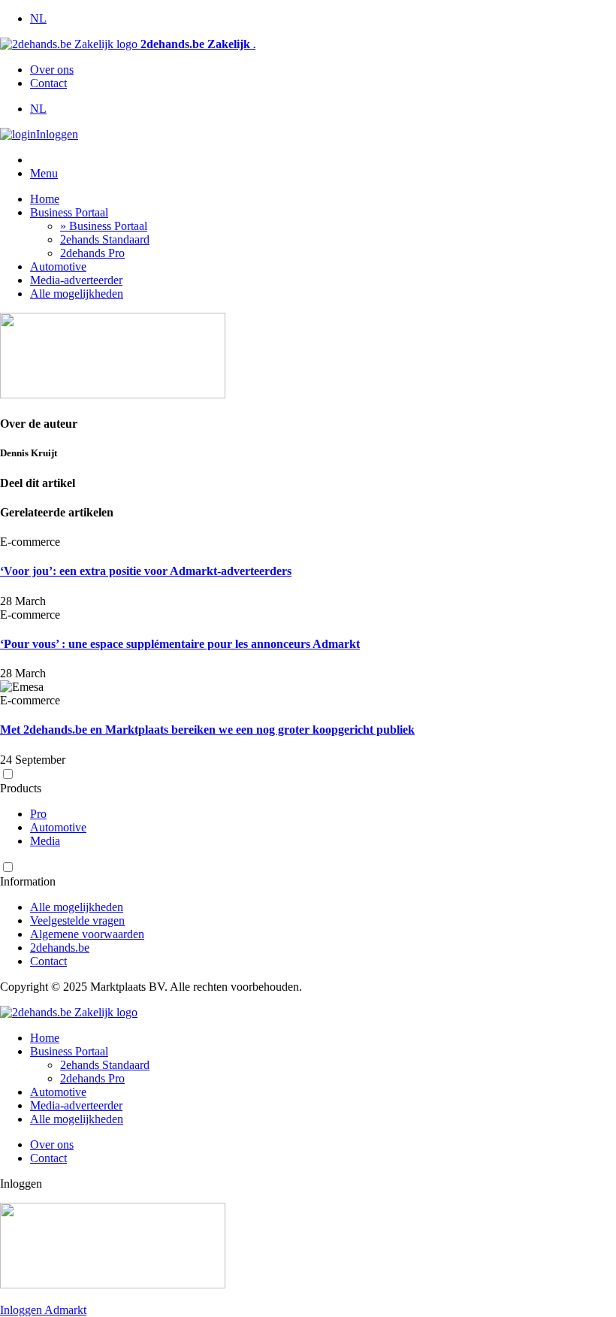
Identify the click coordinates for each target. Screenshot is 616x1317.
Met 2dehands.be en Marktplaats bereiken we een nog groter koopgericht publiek (207, 729)
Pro (38, 813)
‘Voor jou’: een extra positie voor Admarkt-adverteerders (145, 571)
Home (44, 198)
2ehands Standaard (104, 239)
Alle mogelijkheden (76, 293)
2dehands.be (59, 947)
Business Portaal (69, 212)
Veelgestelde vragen (77, 920)
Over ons (52, 69)
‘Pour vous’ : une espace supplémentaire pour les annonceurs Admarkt (180, 643)
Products (20, 788)
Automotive (58, 266)
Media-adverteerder (76, 280)
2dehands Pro (92, 253)
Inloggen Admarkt (43, 1309)
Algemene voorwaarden (87, 934)
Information (28, 881)
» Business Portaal (103, 226)
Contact (48, 83)
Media (45, 840)
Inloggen (57, 134)
